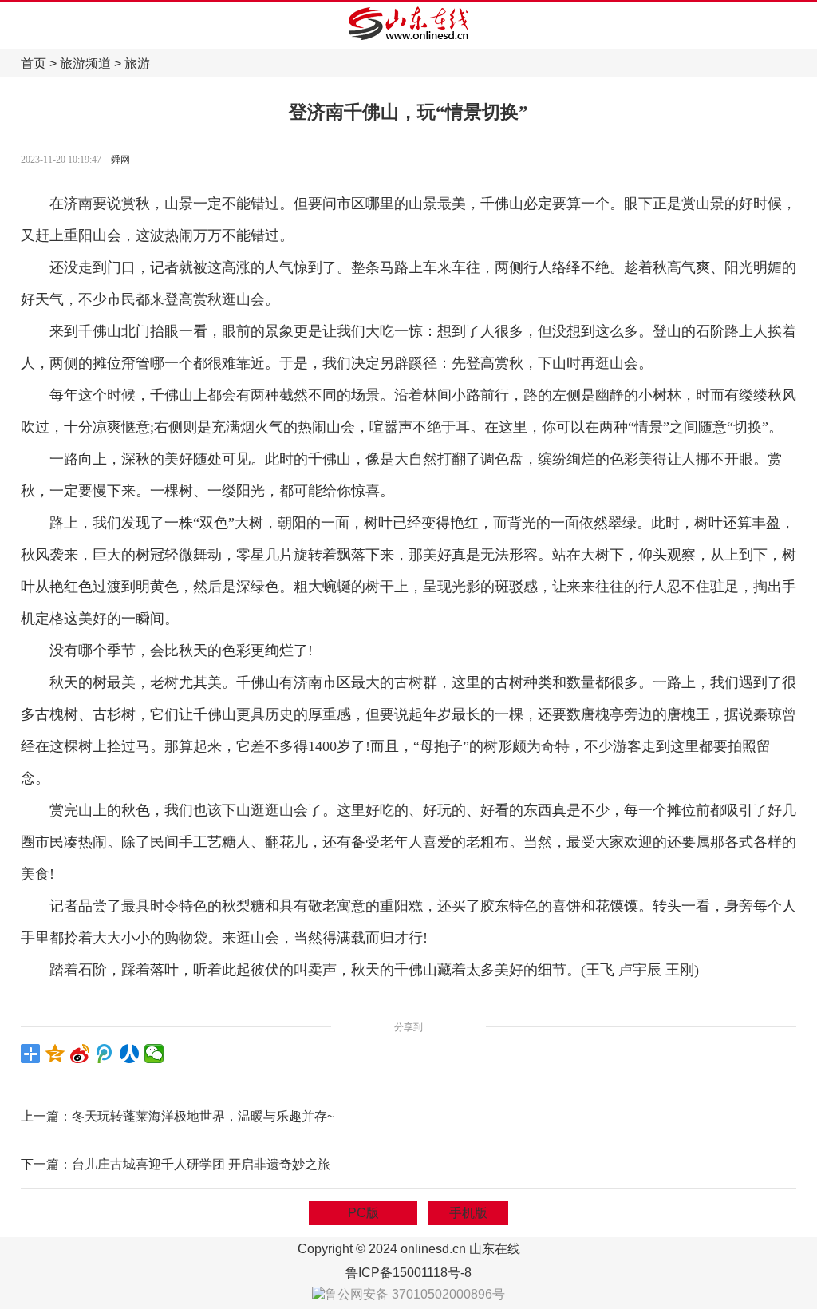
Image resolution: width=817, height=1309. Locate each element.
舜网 (120, 159)
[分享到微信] (154, 1053)
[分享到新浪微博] (80, 1053)
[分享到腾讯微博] (105, 1053)
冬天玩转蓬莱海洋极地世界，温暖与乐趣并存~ (203, 1116)
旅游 (137, 63)
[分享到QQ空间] (55, 1053)
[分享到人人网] (130, 1053)
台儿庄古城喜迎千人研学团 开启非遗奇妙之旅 (201, 1164)
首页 (33, 63)
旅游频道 (85, 63)
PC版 (363, 1213)
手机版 (468, 1213)
